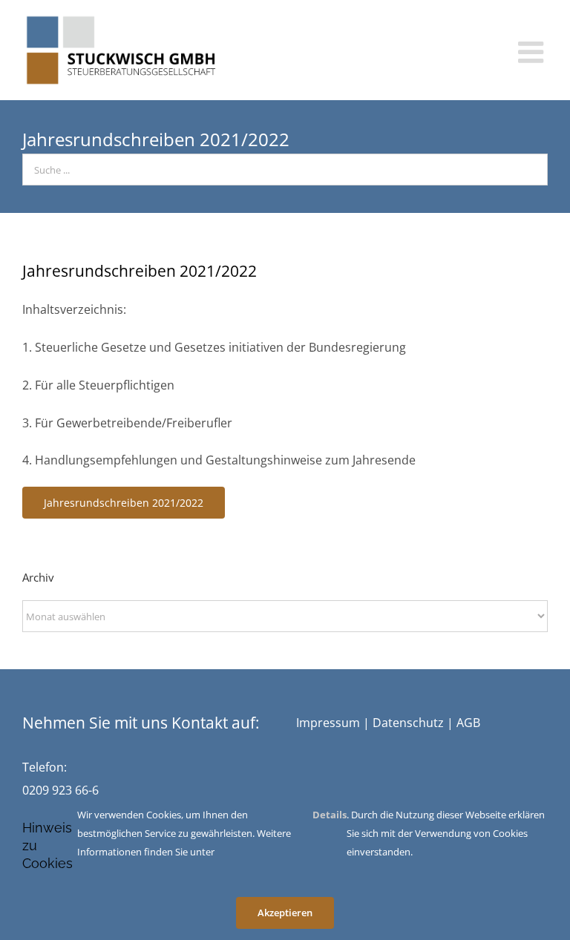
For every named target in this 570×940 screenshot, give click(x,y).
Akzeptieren (285, 912)
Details (329, 814)
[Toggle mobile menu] (533, 52)
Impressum (328, 722)
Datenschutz (408, 722)
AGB (468, 722)
